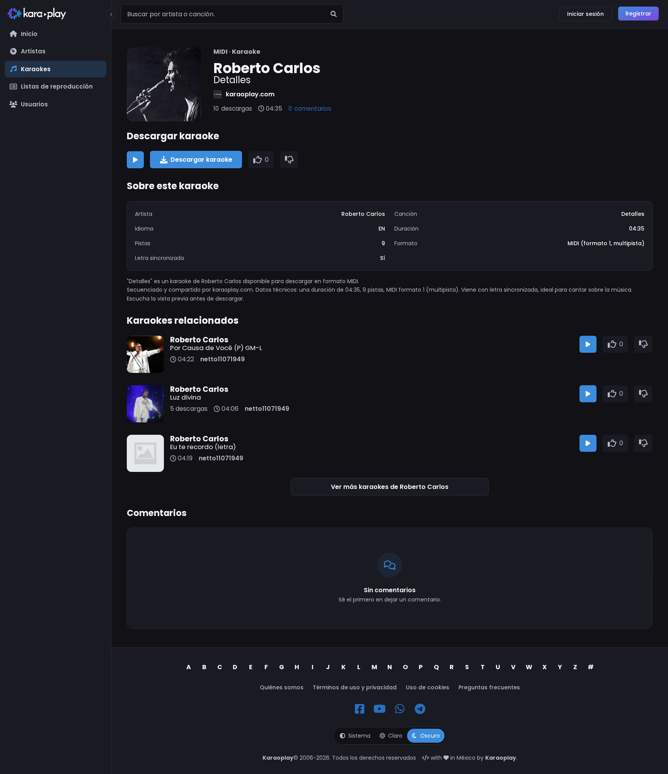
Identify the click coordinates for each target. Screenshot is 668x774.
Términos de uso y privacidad (355, 687)
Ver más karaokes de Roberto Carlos (389, 486)
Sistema (359, 736)
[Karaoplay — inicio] (55, 15)
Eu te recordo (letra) (203, 447)
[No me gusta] (289, 159)
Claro (395, 736)
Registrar (638, 13)
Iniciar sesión (585, 14)
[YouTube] (379, 709)
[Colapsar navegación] (111, 14)
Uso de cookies (427, 687)
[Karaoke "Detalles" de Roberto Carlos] (164, 84)
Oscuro (430, 736)
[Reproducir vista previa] (135, 159)
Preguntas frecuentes (489, 687)
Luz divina (185, 397)
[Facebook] (359, 709)
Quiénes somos (281, 687)
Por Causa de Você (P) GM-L (216, 348)
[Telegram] (419, 709)
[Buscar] (333, 14)
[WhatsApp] (399, 709)
